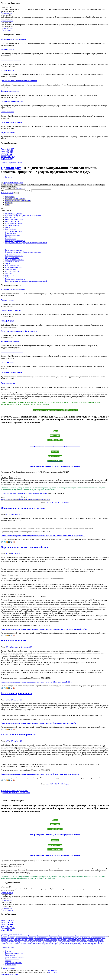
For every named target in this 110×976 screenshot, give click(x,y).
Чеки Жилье (100, 943)
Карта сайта (52, 972)
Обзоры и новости (12, 225)
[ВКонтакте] (2, 542)
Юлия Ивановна (12, 647)
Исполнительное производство (93, 938)
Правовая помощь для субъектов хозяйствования (23, 215)
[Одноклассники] (7, 542)
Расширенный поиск (12, 235)
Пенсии (90, 940)
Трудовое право (63, 943)
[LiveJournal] (11, 542)
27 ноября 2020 (16, 700)
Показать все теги (7, 947)
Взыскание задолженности (16, 693)
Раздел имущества (8, 132)
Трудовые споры (76, 943)
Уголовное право (89, 943)
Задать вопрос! (10, 217)
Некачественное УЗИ (13, 640)
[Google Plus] (14, 542)
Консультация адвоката (13, 214)
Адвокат (4, 936)
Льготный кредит (20, 940)
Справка (8, 227)
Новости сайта (10, 239)
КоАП (11, 940)
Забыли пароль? (7, 193)
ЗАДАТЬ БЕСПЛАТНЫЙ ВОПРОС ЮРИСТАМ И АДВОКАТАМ (25, 499)
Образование (71, 940)
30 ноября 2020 (16, 514)
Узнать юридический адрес (15, 241)
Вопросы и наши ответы (14, 219)
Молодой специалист (35, 940)
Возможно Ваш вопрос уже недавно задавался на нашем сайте (24, 493)
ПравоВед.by (11, 168)
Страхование (36, 943)
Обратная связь (10, 233)
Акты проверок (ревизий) (14, 223)
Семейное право (7, 943)
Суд (55, 943)
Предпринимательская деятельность (28, 942)
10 (58, 502)
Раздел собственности (67, 942)
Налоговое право (50, 940)
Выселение (53, 936)
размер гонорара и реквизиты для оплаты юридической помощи (55, 446)
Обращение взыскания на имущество (23, 508)
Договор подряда (7, 70)
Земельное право (40, 938)
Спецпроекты (10, 955)
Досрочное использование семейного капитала (19, 81)
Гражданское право (82, 936)
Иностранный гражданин (72, 938)
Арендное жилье (7, 49)
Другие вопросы (7, 30)
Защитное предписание (10, 91)
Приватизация (47, 942)
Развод (55, 942)
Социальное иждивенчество (12, 101)
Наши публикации (12, 229)
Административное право (17, 936)
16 (62, 502)
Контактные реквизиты (9, 974)
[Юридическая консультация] (12, 183)
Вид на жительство (12, 221)
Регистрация (20, 188)
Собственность (25, 943)
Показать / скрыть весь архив (11, 162)
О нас (7, 204)
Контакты (8, 177)
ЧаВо (7, 277)
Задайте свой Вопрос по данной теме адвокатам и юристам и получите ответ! (15, 792)
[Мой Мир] (9, 542)
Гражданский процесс (66, 936)
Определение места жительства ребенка (24, 547)
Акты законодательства (13, 231)
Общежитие (81, 940)
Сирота (16, 943)
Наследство (62, 940)
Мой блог (8, 237)
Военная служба (42, 936)
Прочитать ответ (7, 13)
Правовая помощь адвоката (15, 199)
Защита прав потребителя (24, 938)
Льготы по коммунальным (11, 122)
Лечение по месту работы (11, 60)
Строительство (47, 943)
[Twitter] (5, 542)
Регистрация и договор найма (18, 734)
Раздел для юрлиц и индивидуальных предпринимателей (26, 243)
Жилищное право (7, 938)
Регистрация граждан (96, 942)
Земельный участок (54, 938)
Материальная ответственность (13, 39)
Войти (16, 193)
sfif (7, 514)
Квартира (4, 940)
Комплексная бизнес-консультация (18, 200)
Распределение (81, 942)
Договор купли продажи (99, 936)
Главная (8, 951)
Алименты (32, 936)
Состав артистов (7, 112)
